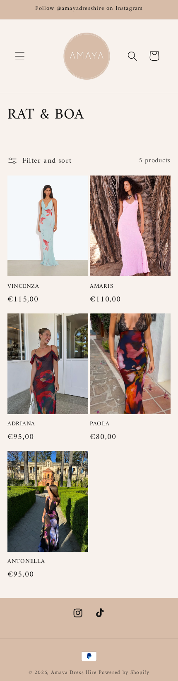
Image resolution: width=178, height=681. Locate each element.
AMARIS (101, 287)
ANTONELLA (26, 562)
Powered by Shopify (124, 672)
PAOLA (100, 424)
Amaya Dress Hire (73, 672)
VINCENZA (23, 287)
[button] (20, 56)
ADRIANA (21, 424)
